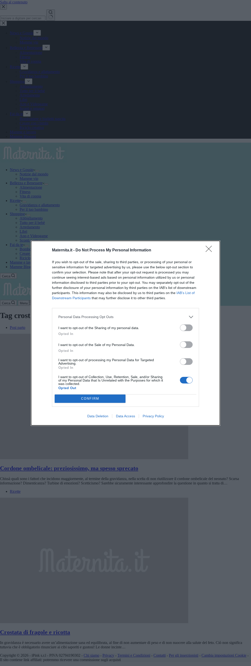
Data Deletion (97, 416)
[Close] (210, 250)
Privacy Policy (153, 416)
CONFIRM (90, 398)
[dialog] (125, 333)
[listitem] (125, 317)
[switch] (186, 327)
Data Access (125, 416)
